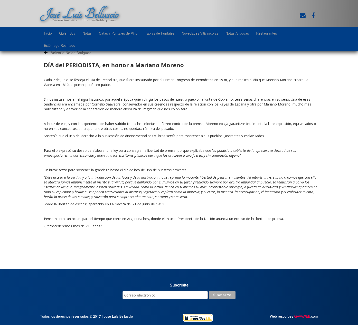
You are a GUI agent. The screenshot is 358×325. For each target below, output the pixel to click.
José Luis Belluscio (79, 14)
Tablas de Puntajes (159, 33)
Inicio (48, 33)
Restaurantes (266, 33)
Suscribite (179, 285)
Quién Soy (67, 33)
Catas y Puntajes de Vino (118, 33)
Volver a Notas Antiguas (70, 52)
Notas (87, 33)
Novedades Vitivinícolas (200, 33)
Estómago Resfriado (59, 45)
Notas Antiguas (237, 33)
